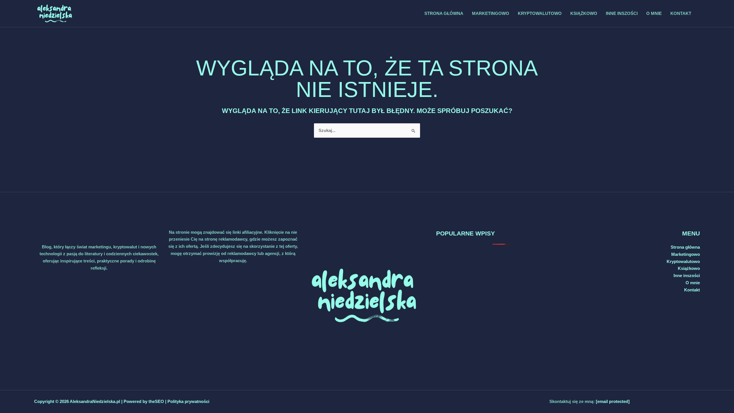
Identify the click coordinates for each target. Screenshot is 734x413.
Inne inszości (622, 13)
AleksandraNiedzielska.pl (95, 401)
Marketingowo (490, 13)
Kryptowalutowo (540, 13)
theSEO (157, 401)
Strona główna (443, 13)
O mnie (654, 13)
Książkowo (583, 13)
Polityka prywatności (188, 401)
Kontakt (680, 13)
